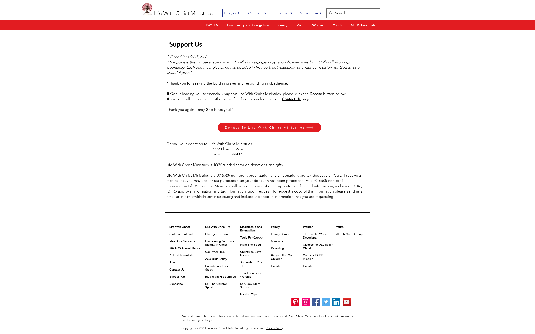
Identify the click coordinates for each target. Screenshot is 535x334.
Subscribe (176, 283)
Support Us (177, 276)
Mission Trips (248, 294)
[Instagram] (306, 302)
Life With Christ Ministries (183, 13)
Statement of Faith (181, 234)
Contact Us (176, 269)
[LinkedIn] (336, 302)
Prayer (173, 262)
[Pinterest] (295, 302)
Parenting (277, 248)
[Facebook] (316, 302)
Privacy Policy (274, 328)
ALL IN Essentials (181, 255)
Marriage (277, 241)
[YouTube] (347, 302)
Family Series (280, 234)
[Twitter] (326, 302)
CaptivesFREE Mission (313, 257)
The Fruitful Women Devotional (316, 235)
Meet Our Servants (182, 241)
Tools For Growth (251, 237)
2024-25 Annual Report (185, 248)
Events (275, 266)
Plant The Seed (250, 244)
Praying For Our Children (282, 257)
